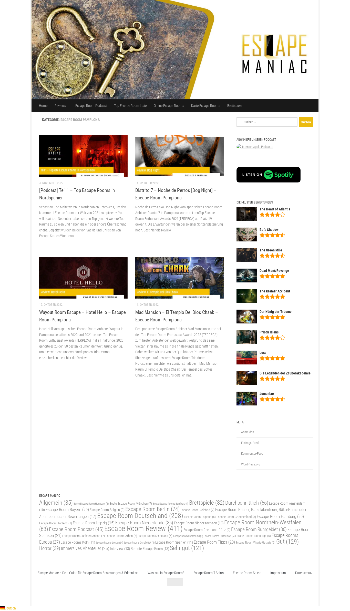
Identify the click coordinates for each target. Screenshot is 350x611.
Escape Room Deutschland (140, 516)
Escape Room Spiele (247, 573)
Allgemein (56, 502)
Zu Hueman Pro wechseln (96, 595)
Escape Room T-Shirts (208, 573)
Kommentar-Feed (252, 453)
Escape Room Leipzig (94, 523)
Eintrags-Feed (250, 443)
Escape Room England (200, 517)
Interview (120, 548)
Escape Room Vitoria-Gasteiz (255, 542)
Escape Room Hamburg (280, 516)
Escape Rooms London (109, 542)
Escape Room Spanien (174, 542)
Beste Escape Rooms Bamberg (170, 503)
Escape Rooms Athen (121, 536)
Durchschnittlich (246, 503)
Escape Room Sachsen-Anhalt (83, 536)
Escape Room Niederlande (144, 523)
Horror (49, 548)
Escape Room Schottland (155, 536)
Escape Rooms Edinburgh (253, 536)
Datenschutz (304, 573)
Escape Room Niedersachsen (198, 523)
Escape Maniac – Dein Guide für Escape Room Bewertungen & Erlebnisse (88, 573)
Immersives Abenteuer (85, 548)
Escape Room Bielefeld (197, 510)
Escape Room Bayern (67, 509)
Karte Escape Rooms (205, 106)
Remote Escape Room (150, 548)
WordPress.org (250, 464)
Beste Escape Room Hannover (91, 503)
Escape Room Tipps (214, 542)
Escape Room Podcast (91, 106)
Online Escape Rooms (169, 106)
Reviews (60, 106)
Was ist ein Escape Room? (166, 573)
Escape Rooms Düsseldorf (219, 536)
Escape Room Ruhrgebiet (259, 529)
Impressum (278, 573)
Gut (287, 541)
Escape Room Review (143, 528)
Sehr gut (187, 548)
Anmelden (247, 432)
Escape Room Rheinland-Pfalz (206, 530)
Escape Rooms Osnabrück (139, 542)
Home (43, 106)
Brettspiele (234, 106)
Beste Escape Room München (130, 503)
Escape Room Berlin (152, 509)
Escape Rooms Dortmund (188, 536)
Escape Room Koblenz (55, 523)
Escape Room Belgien (107, 510)
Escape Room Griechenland (236, 517)
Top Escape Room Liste (130, 106)
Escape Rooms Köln (78, 542)
